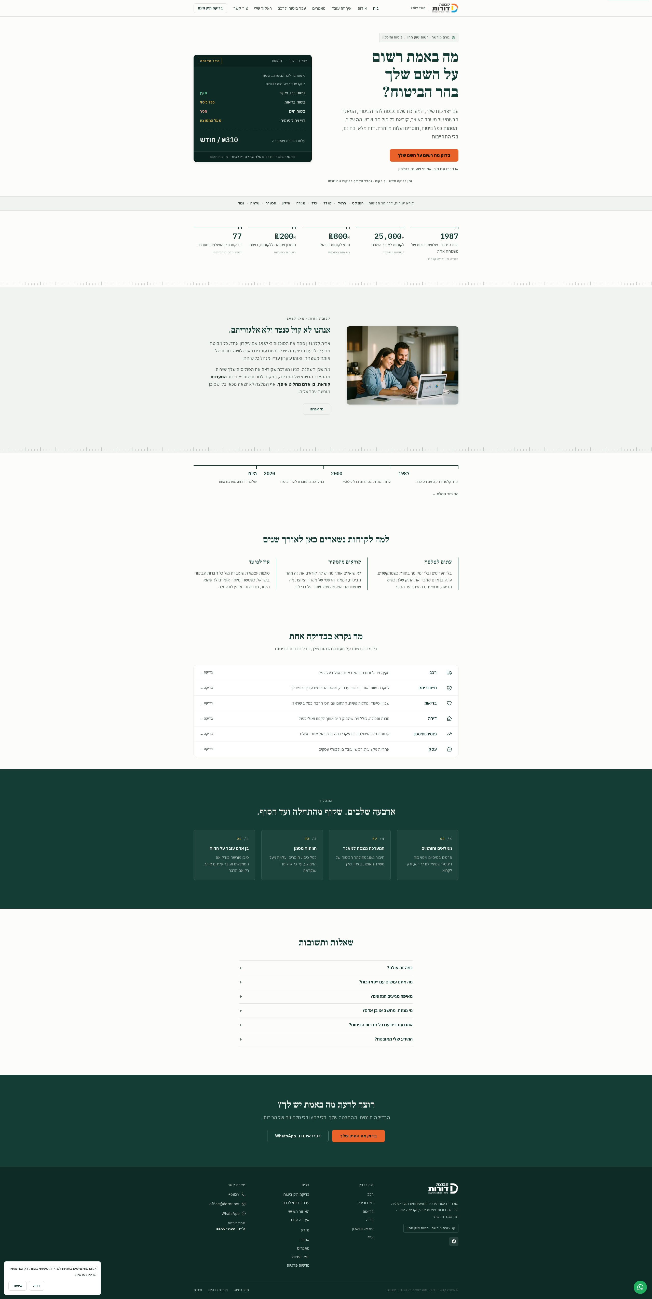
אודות (362, 8)
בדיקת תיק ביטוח (296, 1194)
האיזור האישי (298, 1211)
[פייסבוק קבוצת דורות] (453, 1241)
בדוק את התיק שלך (358, 1136)
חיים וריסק (365, 1202)
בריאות (368, 1211)
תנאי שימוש (300, 1256)
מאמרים (318, 8)
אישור (17, 1285)
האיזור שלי (263, 8)
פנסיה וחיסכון (363, 1228)
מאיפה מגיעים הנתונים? (326, 996)
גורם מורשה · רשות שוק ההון (416, 37)
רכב (370, 1194)
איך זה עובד (341, 8)
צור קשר (240, 8)
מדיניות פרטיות (298, 1265)
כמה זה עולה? (326, 968)
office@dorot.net (224, 1203)
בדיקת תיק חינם (210, 8)
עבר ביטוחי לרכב (292, 8)
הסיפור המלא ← (445, 493)
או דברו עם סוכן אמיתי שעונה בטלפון (428, 168)
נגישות (198, 1290)
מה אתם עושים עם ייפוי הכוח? (326, 982)
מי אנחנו (316, 409)
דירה (370, 1219)
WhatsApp (231, 1213)
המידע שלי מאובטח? (326, 1039)
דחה (36, 1285)
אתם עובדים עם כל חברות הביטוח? (326, 1025)
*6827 (234, 1194)
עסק (370, 1237)
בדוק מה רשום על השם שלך (424, 155)
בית (376, 8)
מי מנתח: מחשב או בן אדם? (326, 1011)
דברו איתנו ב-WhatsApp (298, 1136)
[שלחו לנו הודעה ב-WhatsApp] (640, 1287)
